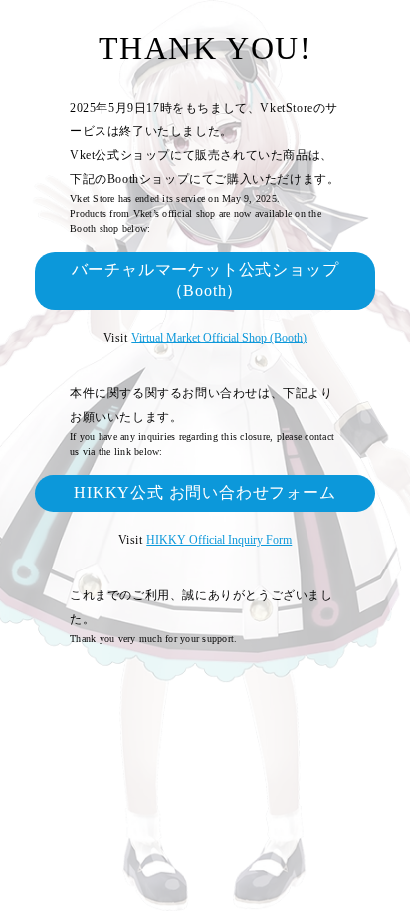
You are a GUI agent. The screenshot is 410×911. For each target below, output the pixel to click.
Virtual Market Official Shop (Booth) (219, 337)
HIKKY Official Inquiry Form (219, 540)
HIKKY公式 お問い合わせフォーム (204, 492)
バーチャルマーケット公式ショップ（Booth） (205, 280)
